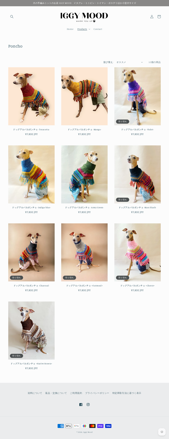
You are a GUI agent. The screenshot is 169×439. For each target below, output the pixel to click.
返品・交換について (56, 393)
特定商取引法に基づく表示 (126, 393)
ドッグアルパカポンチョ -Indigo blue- (31, 207)
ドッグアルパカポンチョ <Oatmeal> (84, 285)
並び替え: (108, 62)
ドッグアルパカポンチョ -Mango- (84, 129)
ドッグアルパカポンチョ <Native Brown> (31, 363)
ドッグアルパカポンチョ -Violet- (137, 129)
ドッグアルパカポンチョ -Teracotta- (31, 129)
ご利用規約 (76, 393)
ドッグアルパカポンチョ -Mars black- (137, 207)
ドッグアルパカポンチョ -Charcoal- (32, 285)
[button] (12, 16)
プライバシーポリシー (97, 393)
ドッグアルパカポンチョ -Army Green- (84, 207)
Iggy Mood (87, 432)
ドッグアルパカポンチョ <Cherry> (137, 285)
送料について (35, 393)
